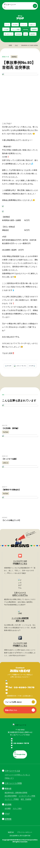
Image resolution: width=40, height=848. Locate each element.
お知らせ (32, 25)
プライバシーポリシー (24, 832)
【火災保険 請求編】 (10, 428)
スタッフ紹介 (17, 808)
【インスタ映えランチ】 (11, 520)
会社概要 (8, 808)
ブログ (16, 45)
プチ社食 (6, 29)
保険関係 (34, 29)
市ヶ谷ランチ (8, 34)
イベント (23, 25)
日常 (25, 34)
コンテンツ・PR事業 (12, 799)
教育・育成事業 (26, 799)
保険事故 (25, 29)
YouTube (15, 25)
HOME (10, 45)
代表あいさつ (9, 778)
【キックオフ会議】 (9, 459)
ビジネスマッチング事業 (27, 796)
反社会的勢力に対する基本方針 (20, 835)
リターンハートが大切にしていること (17, 775)
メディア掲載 (16, 29)
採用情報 (18, 34)
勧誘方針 (11, 832)
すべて (7, 25)
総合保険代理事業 (11, 796)
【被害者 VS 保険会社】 (11, 489)
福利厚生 (32, 34)
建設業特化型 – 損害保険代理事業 (16, 792)
